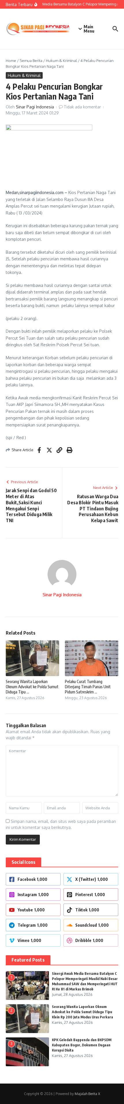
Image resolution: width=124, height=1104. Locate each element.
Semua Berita (31, 60)
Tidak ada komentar (82, 106)
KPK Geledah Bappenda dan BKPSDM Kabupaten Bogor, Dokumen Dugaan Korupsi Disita (81, 1045)
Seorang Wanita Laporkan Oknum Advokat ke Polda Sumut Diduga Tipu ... (32, 686)
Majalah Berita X (87, 1094)
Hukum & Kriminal (61, 60)
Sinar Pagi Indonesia (35, 106)
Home (11, 60)
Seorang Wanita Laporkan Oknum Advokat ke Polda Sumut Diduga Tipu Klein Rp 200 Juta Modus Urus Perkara (82, 1012)
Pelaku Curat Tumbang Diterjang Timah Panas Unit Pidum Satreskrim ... (88, 686)
